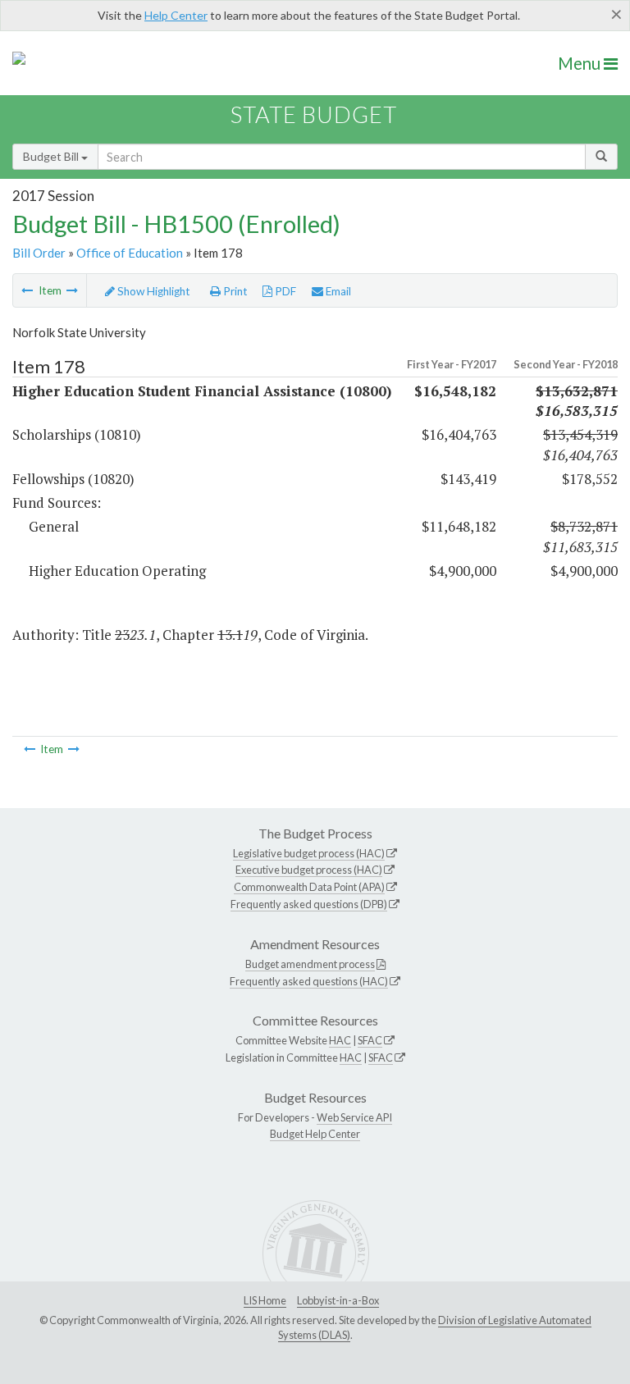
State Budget (314, 114)
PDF (284, 291)
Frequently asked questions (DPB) (309, 904)
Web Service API (354, 1117)
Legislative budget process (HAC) (309, 853)
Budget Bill (52, 156)
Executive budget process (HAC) (308, 869)
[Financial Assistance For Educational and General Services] (72, 290)
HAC (340, 1040)
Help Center (176, 15)
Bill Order (39, 252)
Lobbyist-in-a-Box (338, 1300)
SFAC (370, 1040)
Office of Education (129, 252)
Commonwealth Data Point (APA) (309, 886)
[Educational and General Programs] (27, 290)
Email (337, 291)
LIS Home (265, 1300)
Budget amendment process (310, 964)
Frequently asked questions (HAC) (309, 981)
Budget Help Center (315, 1133)
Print (234, 291)
